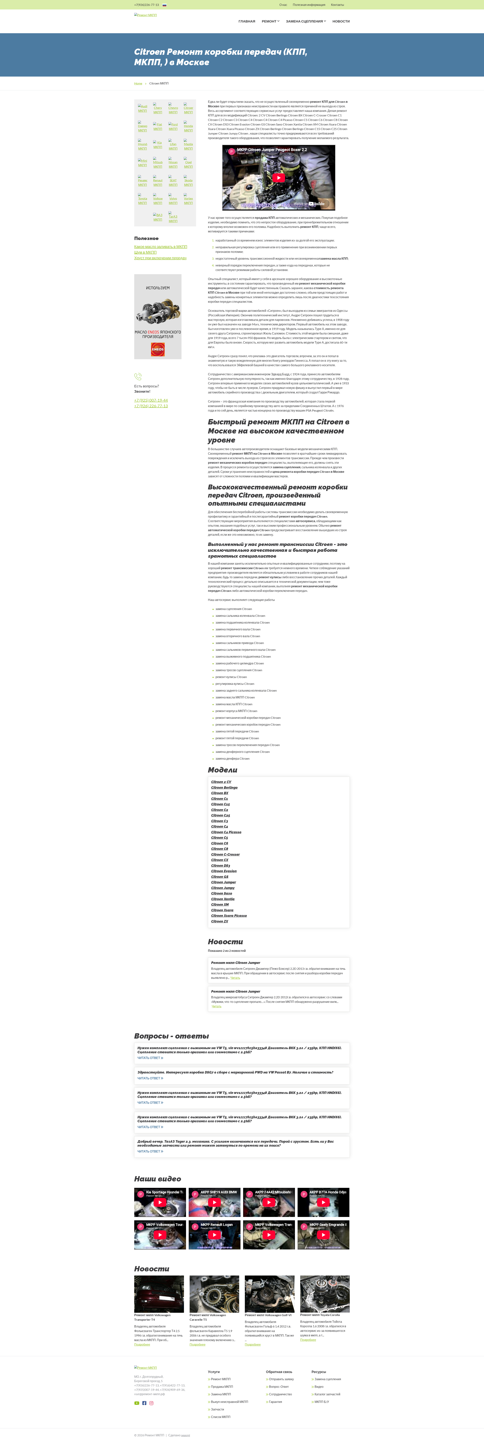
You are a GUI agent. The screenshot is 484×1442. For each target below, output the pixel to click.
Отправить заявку (281, 1379)
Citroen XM (220, 904)
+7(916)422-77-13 (172, 1385)
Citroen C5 (219, 838)
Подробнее (142, 1344)
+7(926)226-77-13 (146, 4)
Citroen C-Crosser (225, 854)
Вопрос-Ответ (279, 1386)
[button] (277, 26)
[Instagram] (151, 1403)
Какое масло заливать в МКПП (160, 246)
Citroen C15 (220, 804)
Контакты (337, 4)
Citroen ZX (219, 921)
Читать (235, 977)
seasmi (185, 1435)
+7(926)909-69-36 (172, 1389)
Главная (247, 21)
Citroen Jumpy (223, 888)
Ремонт (269, 21)
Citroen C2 (219, 810)
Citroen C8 (219, 849)
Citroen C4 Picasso (226, 832)
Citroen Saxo (221, 893)
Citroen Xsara (222, 910)
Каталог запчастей (327, 1394)
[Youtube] (136, 1403)
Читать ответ (148, 1058)
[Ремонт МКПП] (160, 15)
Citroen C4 (219, 826)
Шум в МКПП (145, 252)
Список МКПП (220, 1417)
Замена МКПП (221, 1394)
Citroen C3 (219, 821)
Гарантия (275, 1401)
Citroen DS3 (220, 866)
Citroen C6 (219, 843)
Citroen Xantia (223, 899)
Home (138, 83)
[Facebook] (144, 1403)
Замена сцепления (304, 21)
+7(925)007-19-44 (146, 1389)
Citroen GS (219, 877)
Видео (319, 1386)
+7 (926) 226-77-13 (151, 405)
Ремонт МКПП (221, 1379)
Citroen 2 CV (221, 782)
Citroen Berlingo (224, 788)
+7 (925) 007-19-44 (151, 400)
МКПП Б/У (322, 1401)
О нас (283, 4)
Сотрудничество (280, 1394)
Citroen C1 (219, 799)
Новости (341, 21)
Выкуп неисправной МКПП (229, 1401)
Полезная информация (309, 4)
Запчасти (217, 1409)
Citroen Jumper (223, 882)
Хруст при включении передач (160, 257)
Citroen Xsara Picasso (229, 916)
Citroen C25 (220, 815)
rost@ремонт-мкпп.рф (149, 1394)
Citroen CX (219, 860)
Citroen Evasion (224, 871)
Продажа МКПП (222, 1386)
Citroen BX (219, 793)
